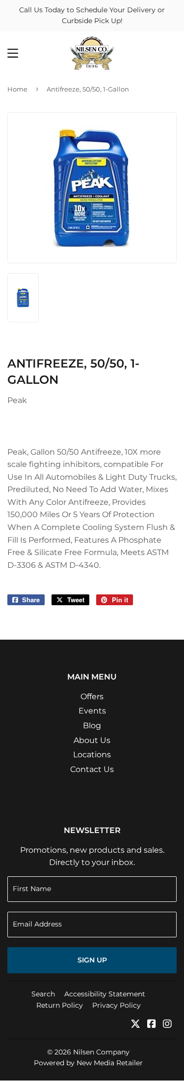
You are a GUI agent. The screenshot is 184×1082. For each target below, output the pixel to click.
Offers (92, 696)
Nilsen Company (101, 1052)
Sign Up (92, 960)
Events (92, 710)
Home (17, 89)
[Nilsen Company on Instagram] (167, 1024)
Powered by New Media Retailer (88, 1063)
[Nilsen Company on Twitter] (135, 1024)
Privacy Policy (116, 1005)
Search (43, 994)
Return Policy (59, 1005)
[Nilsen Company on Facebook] (151, 1024)
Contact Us (92, 769)
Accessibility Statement (104, 994)
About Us (92, 740)
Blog (92, 725)
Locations (92, 754)
